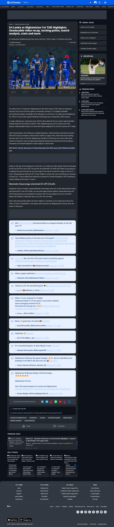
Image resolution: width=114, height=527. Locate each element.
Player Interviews (95, 491)
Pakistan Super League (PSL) (70, 493)
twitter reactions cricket (22, 24)
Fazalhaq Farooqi (30, 420)
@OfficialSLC (53, 285)
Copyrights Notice (102, 524)
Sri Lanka (42, 417)
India (18, 488)
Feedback (64, 506)
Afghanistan (33, 417)
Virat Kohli (44, 496)
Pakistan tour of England (88, 38)
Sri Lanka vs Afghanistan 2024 (18, 417)
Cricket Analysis (95, 496)
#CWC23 (37, 241)
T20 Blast (69, 499)
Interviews (80, 6)
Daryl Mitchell (44, 499)
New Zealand (19, 496)
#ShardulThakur (48, 241)
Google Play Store (57, 413)
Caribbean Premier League (88, 48)
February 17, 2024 (51, 230)
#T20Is (29, 243)
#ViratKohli (29, 241)
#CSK (57, 306)
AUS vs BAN (30, 7)
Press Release (95, 488)
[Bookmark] (48, 92)
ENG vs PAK (40, 7)
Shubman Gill (44, 488)
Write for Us (90, 506)
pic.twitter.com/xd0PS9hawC (45, 261)
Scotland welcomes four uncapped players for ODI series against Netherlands (92, 104)
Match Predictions (58, 6)
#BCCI (51, 243)
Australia (19, 491)
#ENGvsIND (19, 241)
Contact (57, 506)
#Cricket (56, 238)
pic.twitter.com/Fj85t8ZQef (45, 246)
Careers (71, 506)
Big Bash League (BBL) (69, 496)
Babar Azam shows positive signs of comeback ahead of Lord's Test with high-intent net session (92, 113)
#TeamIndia (69, 243)
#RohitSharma (21, 243)
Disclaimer (104, 506)
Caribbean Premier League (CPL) (69, 491)
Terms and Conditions (82, 524)
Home (10, 24)
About (52, 506)
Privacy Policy (93, 524)
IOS (48, 413)
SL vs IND (20, 7)
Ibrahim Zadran (67, 417)
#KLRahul (59, 241)
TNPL (47, 7)
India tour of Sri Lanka (87, 27)
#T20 (69, 285)
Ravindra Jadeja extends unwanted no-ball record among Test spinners (93, 79)
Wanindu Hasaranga (16, 420)
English (25, 2)
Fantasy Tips (70, 6)
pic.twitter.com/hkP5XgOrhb (54, 273)
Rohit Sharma (44, 491)
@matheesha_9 (40, 389)
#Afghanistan (20, 261)
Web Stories (89, 6)
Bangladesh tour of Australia (89, 32)
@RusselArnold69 (25, 223)
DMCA (97, 506)
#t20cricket (19, 246)
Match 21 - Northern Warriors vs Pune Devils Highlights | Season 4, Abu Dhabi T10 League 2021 (50, 439)
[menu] (105, 2)
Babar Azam (44, 493)
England (19, 493)
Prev (8, 443)
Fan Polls (95, 499)
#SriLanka (19, 258)
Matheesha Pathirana (54, 417)
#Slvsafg (51, 306)
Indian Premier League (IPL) (70, 488)
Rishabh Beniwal (14, 42)
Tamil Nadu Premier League (89, 43)
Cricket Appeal (95, 493)
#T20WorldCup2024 (41, 243)
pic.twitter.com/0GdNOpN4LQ (27, 308)
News (12, 7)
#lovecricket (29, 246)
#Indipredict (59, 243)
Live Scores (5, 6)
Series (104, 6)
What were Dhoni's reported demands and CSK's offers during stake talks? (91, 96)
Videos (97, 6)
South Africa (18, 499)
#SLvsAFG (64, 238)
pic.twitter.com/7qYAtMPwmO (58, 389)
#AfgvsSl (44, 306)
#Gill (65, 241)
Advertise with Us (80, 506)
